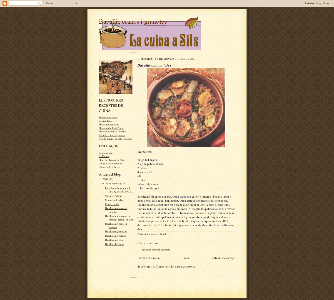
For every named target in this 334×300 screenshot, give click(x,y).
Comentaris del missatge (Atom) (175, 266)
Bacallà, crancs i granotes (133, 21)
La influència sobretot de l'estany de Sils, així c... (119, 189)
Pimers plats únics (108, 117)
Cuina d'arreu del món (110, 163)
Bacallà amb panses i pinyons (116, 225)
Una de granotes (113, 195)
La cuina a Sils (106, 152)
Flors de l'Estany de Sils (111, 159)
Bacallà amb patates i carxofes (116, 209)
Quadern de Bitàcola (109, 167)
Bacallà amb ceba (114, 239)
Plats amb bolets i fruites (111, 128)
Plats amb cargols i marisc (112, 131)
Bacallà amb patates (115, 235)
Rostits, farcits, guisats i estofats (115, 138)
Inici (186, 258)
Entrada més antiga (223, 258)
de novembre (113, 183)
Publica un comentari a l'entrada (156, 249)
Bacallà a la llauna (114, 244)
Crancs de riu (112, 204)
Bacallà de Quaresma (116, 231)
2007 (106, 179)
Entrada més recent (149, 258)
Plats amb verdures (109, 124)
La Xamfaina (105, 120)
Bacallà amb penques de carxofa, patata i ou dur (119, 217)
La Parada (104, 156)
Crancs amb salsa (114, 199)
